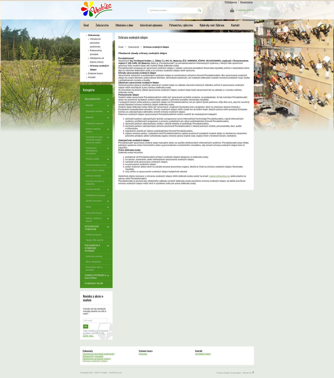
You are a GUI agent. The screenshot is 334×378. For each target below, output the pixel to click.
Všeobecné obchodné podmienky (95, 43)
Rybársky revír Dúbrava (212, 25)
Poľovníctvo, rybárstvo (181, 25)
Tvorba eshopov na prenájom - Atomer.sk (234, 373)
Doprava (143, 354)
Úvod (86, 25)
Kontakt (235, 25)
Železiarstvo (102, 25)
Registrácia (246, 2)
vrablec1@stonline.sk (219, 176)
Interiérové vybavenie (151, 25)
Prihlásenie (231, 2)
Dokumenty (94, 35)
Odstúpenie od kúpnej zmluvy (97, 60)
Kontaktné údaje (203, 354)
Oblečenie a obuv (124, 25)
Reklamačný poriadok (96, 52)
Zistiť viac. (88, 336)
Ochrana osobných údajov (99, 68)
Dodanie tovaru (95, 73)
